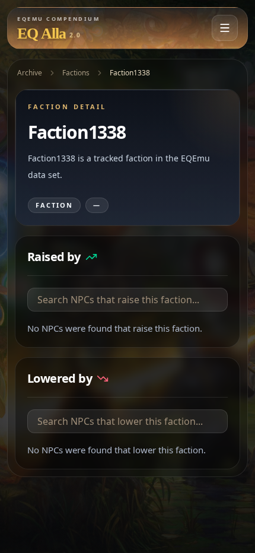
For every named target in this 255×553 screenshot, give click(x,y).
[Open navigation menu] (225, 28)
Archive (29, 73)
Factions (76, 73)
